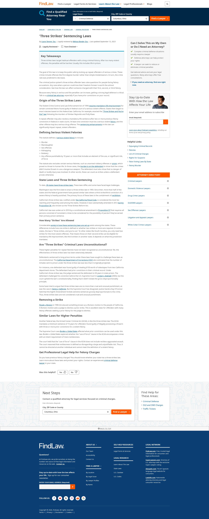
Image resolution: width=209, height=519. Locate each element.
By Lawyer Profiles (92, 481)
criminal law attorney (55, 95)
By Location (90, 472)
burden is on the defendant (92, 166)
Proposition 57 (104, 210)
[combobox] (91, 18)
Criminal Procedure (82, 29)
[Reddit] (78, 498)
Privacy (49, 512)
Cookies (69, 512)
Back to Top (105, 428)
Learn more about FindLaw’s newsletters (143, 130)
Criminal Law (68, 29)
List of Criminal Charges (139, 154)
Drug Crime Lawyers (136, 195)
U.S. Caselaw (118, 472)
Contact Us (90, 459)
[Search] (167, 3)
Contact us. (60, 464)
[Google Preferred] (83, 498)
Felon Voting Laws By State (140, 161)
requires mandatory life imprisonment (105, 106)
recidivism (116, 195)
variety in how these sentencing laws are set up (70, 225)
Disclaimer (59, 512)
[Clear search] (107, 18)
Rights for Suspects (137, 158)
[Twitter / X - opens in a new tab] (66, 498)
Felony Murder (135, 165)
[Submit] (165, 121)
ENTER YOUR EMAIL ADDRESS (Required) (54, 482)
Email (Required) (135, 118)
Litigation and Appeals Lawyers (140, 217)
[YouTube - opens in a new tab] (60, 498)
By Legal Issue (91, 476)
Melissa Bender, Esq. (80, 41)
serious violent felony (66, 138)
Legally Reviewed (50, 46)
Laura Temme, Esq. (48, 41)
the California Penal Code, (86, 200)
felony (112, 121)
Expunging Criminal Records (140, 146)
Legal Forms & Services (122, 451)
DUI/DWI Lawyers (135, 203)
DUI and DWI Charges (153, 405)
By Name (89, 485)
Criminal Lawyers (135, 181)
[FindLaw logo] (47, 3)
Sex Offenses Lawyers (137, 210)
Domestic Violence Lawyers (139, 188)
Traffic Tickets (149, 408)
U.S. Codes (117, 476)
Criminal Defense (151, 401)
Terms (41, 512)
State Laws (117, 468)
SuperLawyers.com (153, 460)
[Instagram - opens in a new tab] (72, 498)
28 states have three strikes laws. (59, 185)
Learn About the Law (121, 464)
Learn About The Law (54, 29)
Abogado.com (151, 469)
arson (114, 163)
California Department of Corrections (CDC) (75, 260)
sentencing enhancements (91, 124)
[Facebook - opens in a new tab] (54, 498)
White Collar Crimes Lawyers (139, 225)
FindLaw (42, 29)
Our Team (89, 451)
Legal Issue (78, 14)
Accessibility (90, 455)
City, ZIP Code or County (121, 14)
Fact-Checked (70, 46)
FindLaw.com (151, 451)
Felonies (132, 150)
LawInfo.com (150, 478)
